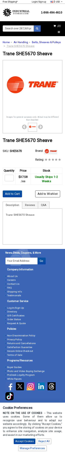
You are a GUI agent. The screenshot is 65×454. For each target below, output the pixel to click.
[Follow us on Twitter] (21, 386)
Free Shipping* (10, 2)
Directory (12, 311)
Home (6, 42)
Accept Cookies (24, 441)
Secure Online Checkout (20, 351)
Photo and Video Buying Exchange (25, 371)
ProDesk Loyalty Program (21, 375)
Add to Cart (12, 194)
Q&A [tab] (43, 205)
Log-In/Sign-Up (15, 308)
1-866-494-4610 (51, 12)
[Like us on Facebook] (10, 386)
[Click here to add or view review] (53, 159)
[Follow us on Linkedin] (42, 386)
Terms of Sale (14, 355)
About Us (12, 276)
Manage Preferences (32, 448)
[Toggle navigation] (58, 32)
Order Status (14, 319)
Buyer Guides (14, 367)
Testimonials (14, 295)
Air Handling (21, 42)
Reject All (44, 441)
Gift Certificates (15, 315)
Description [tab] (12, 205)
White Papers (14, 379)
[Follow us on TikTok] (10, 396)
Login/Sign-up (39, 2)
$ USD (57, 2)
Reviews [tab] (30, 205)
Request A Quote (16, 323)
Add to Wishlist (48, 194)
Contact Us (13, 284)
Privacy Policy (14, 339)
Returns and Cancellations (21, 343)
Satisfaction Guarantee (19, 347)
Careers (11, 280)
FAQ (9, 287)
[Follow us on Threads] (52, 386)
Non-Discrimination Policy (21, 335)
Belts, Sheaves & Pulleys (46, 42)
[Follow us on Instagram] (32, 386)
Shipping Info (14, 291)
